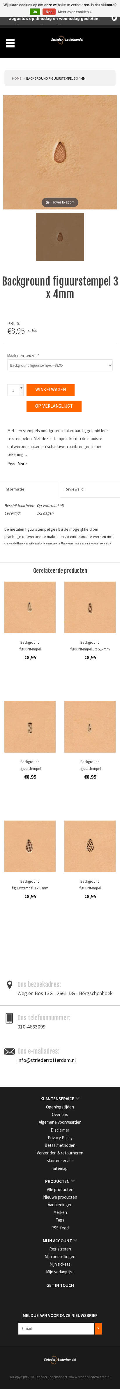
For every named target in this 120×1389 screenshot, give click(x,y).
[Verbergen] (114, 18)
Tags (60, 1220)
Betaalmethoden (60, 1145)
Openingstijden (60, 1107)
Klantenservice (60, 1160)
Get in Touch (60, 1285)
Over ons (60, 1114)
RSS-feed (60, 1228)
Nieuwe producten (60, 1197)
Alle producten (60, 1189)
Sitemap (60, 1168)
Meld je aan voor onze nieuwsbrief (60, 1315)
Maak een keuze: (23, 355)
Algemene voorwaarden (60, 1122)
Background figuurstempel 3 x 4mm (56, 78)
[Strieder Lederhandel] (67, 42)
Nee (49, 12)
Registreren (60, 1249)
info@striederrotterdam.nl (46, 1060)
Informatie (14, 489)
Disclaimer (60, 1130)
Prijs (13, 323)
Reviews (74, 489)
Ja (35, 12)
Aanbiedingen (60, 1204)
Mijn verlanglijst (60, 1271)
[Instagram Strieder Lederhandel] (65, 1297)
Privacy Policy (60, 1137)
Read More (17, 464)
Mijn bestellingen (60, 1256)
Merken (60, 1212)
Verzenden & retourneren (60, 1153)
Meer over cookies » (75, 12)
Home (16, 78)
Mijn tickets (60, 1264)
